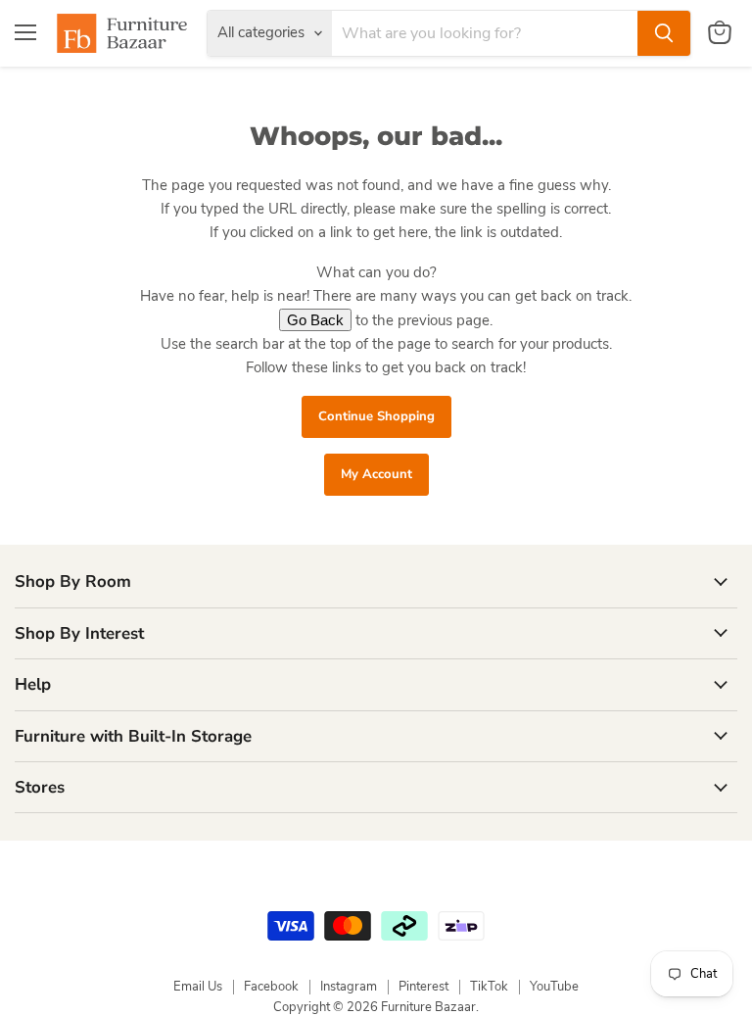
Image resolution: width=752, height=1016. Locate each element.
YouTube (554, 986)
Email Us (197, 986)
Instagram (348, 986)
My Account (376, 474)
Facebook (271, 986)
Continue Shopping (376, 416)
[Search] (663, 33)
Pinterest (423, 986)
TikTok (489, 986)
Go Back (315, 320)
